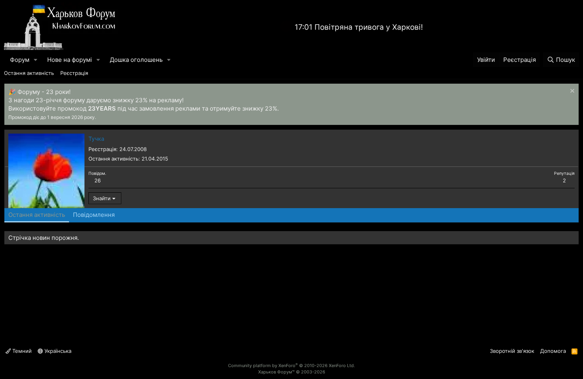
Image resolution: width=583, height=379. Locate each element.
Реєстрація (74, 73)
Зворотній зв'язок (512, 351)
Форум (19, 59)
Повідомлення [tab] (94, 214)
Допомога (553, 351)
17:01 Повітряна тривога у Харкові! (359, 27)
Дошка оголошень (136, 59)
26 (97, 180)
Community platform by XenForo (291, 365)
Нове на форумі (69, 59)
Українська (57, 351)
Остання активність (29, 73)
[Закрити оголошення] (571, 92)
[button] (35, 59)
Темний (21, 351)
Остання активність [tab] (36, 214)
